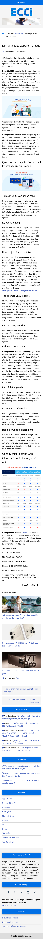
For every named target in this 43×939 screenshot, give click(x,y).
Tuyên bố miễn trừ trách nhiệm (14, 926)
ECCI (21, 12)
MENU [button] (22, 3)
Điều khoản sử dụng (10, 918)
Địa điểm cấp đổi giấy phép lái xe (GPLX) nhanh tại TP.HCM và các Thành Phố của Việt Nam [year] (20, 733)
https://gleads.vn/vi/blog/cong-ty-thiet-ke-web (19, 291)
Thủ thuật (6, 833)
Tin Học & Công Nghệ (10, 838)
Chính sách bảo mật (10, 922)
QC (17, 678)
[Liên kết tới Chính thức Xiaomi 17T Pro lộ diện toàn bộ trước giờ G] (21, 653)
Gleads (24, 533)
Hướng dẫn (6, 812)
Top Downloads (8, 842)
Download (6, 807)
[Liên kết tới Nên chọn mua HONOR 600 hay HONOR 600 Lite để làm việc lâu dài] (21, 625)
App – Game (7, 799)
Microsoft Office (8, 816)
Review (5, 829)
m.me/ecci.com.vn (9, 905)
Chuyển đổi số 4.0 (9, 803)
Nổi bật (5, 820)
